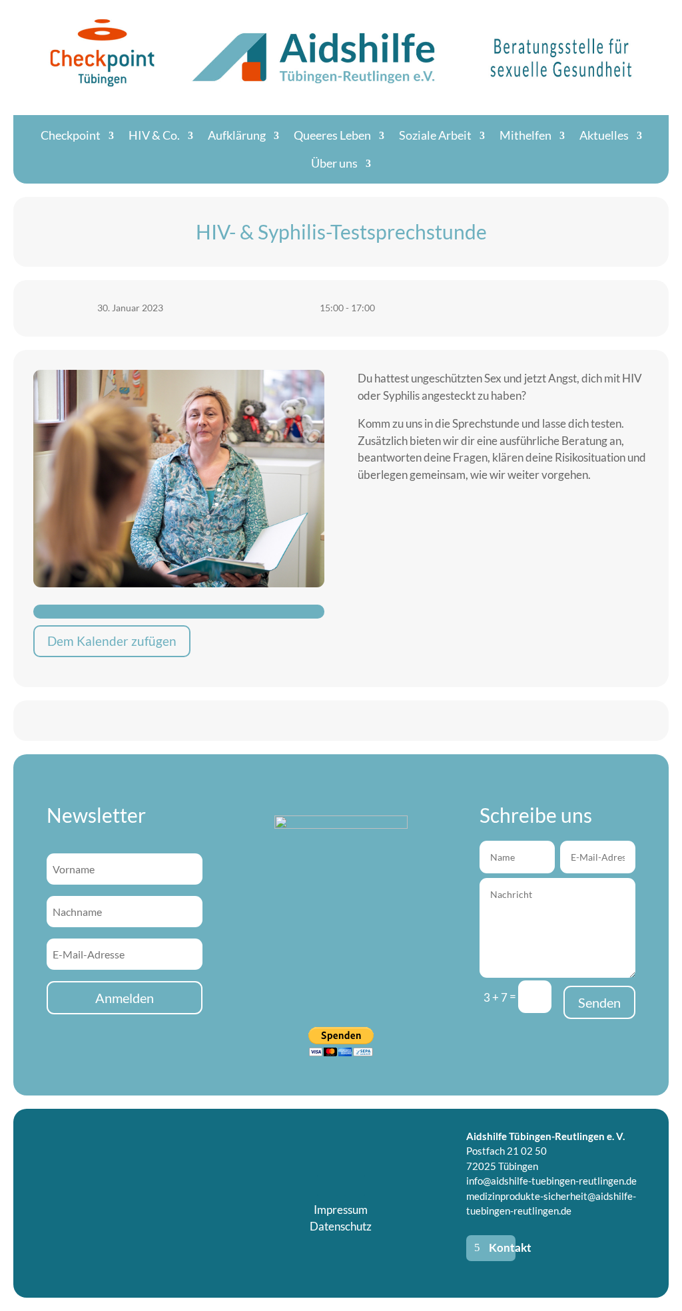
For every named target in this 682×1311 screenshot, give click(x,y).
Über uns (334, 163)
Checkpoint (71, 135)
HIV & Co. (154, 135)
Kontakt (502, 1247)
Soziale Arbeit (435, 135)
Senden (599, 1002)
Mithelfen (525, 135)
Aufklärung (237, 135)
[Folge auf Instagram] (354, 1185)
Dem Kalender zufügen (111, 641)
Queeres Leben (332, 135)
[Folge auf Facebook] (327, 1185)
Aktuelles (604, 135)
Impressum (341, 1210)
